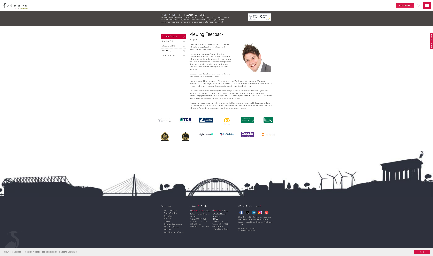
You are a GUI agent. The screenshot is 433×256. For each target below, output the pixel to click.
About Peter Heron (170, 210)
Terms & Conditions (170, 213)
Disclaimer (167, 219)
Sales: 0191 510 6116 (221, 221)
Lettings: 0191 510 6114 (199, 221)
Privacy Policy (168, 216)
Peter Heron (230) (167, 51)
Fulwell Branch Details (221, 229)
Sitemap (167, 221)
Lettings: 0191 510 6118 (221, 224)
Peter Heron (243, 217)
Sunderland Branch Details (200, 227)
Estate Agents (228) (168, 46)
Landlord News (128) (168, 55)
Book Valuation (405, 5)
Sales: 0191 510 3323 (199, 219)
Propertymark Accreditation (173, 224)
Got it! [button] (421, 252)
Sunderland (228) (167, 41)
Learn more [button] (72, 252)
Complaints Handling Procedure (174, 232)
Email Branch (196, 224)
